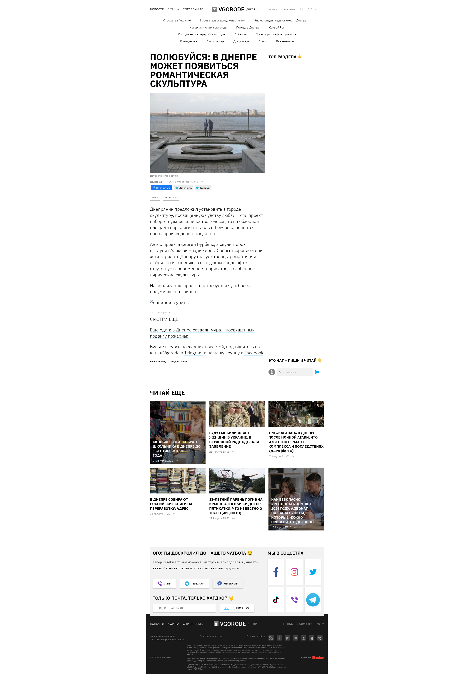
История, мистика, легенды (208, 27)
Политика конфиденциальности (167, 639)
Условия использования (162, 636)
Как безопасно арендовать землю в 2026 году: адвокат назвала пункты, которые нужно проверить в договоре (293, 510)
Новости (157, 9)
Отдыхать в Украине (177, 20)
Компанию (289, 9)
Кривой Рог (277, 27)
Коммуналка (188, 41)
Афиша (173, 9)
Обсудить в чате (179, 361)
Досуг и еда (241, 41)
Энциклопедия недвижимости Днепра (280, 20)
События (241, 34)
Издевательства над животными (222, 20)
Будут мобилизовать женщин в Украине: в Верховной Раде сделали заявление (234, 440)
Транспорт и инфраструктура (276, 34)
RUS (310, 9)
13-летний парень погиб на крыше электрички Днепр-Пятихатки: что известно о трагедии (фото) (236, 506)
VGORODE (233, 623)
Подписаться (240, 608)
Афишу (273, 9)
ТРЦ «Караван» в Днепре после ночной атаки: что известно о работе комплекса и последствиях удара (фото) (296, 442)
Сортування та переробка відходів (202, 34)
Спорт (263, 41)
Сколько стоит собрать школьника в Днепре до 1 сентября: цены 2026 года (177, 449)
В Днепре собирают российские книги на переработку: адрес (171, 504)
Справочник (193, 9)
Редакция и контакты (210, 636)
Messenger (231, 583)
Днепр (252, 624)
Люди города (215, 41)
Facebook (253, 353)
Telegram (193, 353)
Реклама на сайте (255, 636)
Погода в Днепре (248, 27)
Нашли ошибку (158, 361)
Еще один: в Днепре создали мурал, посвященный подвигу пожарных (202, 333)
